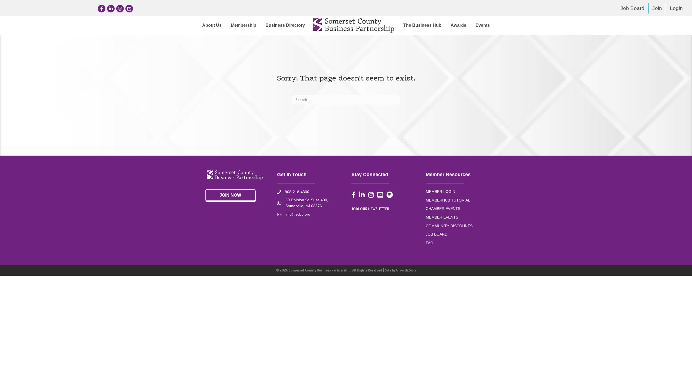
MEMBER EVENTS (442, 217)
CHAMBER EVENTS (443, 208)
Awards (458, 25)
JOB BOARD (436, 234)
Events (482, 25)
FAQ (429, 243)
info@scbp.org (297, 214)
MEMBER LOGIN (440, 191)
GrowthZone (406, 270)
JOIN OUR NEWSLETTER (370, 208)
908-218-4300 (297, 192)
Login (676, 8)
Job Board (632, 8)
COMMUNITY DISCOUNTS (449, 226)
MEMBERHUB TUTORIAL (448, 200)
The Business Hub (422, 25)
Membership (243, 25)
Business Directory (285, 25)
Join (657, 8)
